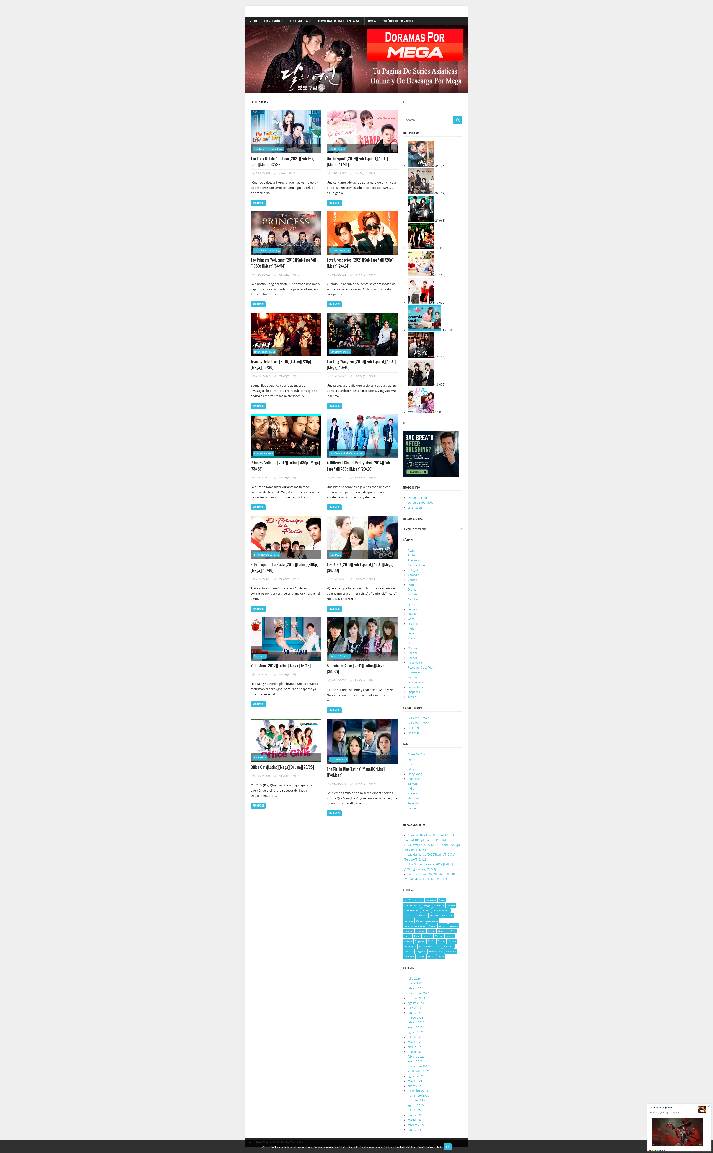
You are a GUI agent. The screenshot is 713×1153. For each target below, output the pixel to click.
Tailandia (413, 803)
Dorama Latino (417, 498)
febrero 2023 (416, 1022)
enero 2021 (415, 1086)
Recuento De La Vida (421, 667)
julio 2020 (414, 1110)
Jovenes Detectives (264, 351)
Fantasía (413, 609)
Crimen (412, 580)
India (411, 788)
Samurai (413, 677)
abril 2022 (414, 1047)
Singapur (413, 798)
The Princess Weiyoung (267, 250)
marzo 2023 (415, 1017)
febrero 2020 (416, 1125)
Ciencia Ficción (417, 565)
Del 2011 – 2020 (418, 718)
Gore (411, 619)
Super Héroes (416, 687)
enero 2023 (415, 1027)
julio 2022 (414, 1037)
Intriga (412, 628)
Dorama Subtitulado (421, 502)
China (411, 764)
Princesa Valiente (263, 453)
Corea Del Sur (416, 754)
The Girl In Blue (338, 759)
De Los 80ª (414, 733)
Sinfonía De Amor (339, 656)
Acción (412, 550)
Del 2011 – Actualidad (415, 915)
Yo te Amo (260, 656)
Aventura (413, 560)
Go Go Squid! (337, 149)
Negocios (420, 941)
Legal (411, 633)
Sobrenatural (416, 682)
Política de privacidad (398, 21)
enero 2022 (415, 1061)
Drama (412, 589)
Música (408, 941)
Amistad (413, 555)
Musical (413, 648)
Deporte (413, 584)
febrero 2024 (416, 988)
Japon (411, 759)
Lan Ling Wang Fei (340, 351)
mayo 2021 (415, 1081)
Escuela (412, 594)
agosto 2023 (416, 1003)
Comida (451, 905)
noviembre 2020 (418, 1095)
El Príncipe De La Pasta (266, 554)
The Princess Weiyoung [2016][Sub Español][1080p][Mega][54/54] (283, 263)
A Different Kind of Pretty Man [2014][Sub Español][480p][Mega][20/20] (358, 465)
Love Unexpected (340, 250)
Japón (417, 936)
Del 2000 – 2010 (418, 723)
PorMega (360, 173)
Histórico (413, 623)
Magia (412, 638)
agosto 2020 (416, 1105)
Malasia (413, 793)
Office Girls (260, 757)
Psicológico (415, 662)
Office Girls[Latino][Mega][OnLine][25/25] (282, 767)
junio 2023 (415, 1012)
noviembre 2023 (418, 993)
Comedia (413, 575)
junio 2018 (415, 1129)
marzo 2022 (415, 1051)
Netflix (431, 941)
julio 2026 (414, 978)
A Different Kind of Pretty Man (347, 453)
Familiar (413, 599)
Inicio (252, 21)
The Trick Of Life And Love (268, 149)
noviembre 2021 (418, 1066)
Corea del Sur (411, 910)
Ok (447, 1147)
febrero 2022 (416, 1056)
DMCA (372, 21)
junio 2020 (415, 1115)
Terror (412, 697)
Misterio (413, 643)
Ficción (412, 614)
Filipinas (413, 769)
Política (412, 658)
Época (411, 604)
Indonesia (414, 778)
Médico (450, 936)
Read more (258, 203)
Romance (414, 672)
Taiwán (412, 783)
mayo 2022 (415, 1042)
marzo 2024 (415, 983)
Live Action (415, 507)
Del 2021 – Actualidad (441, 915)
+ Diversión (272, 21)
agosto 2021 (416, 1076)
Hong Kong (415, 774)
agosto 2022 (416, 1032)
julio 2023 (414, 1008)
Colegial (413, 570)
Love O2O (335, 554)
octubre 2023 (416, 998)
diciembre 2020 (418, 1090)
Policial (412, 653)
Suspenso (414, 692)
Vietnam (413, 808)
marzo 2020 (415, 1120)
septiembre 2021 (419, 1071)
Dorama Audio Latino (427, 920)
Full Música (299, 21)
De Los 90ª (414, 728)
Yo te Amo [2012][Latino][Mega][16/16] (281, 666)
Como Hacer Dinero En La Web (339, 21)
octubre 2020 (416, 1100)
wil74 (281, 173)
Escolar (443, 925)
